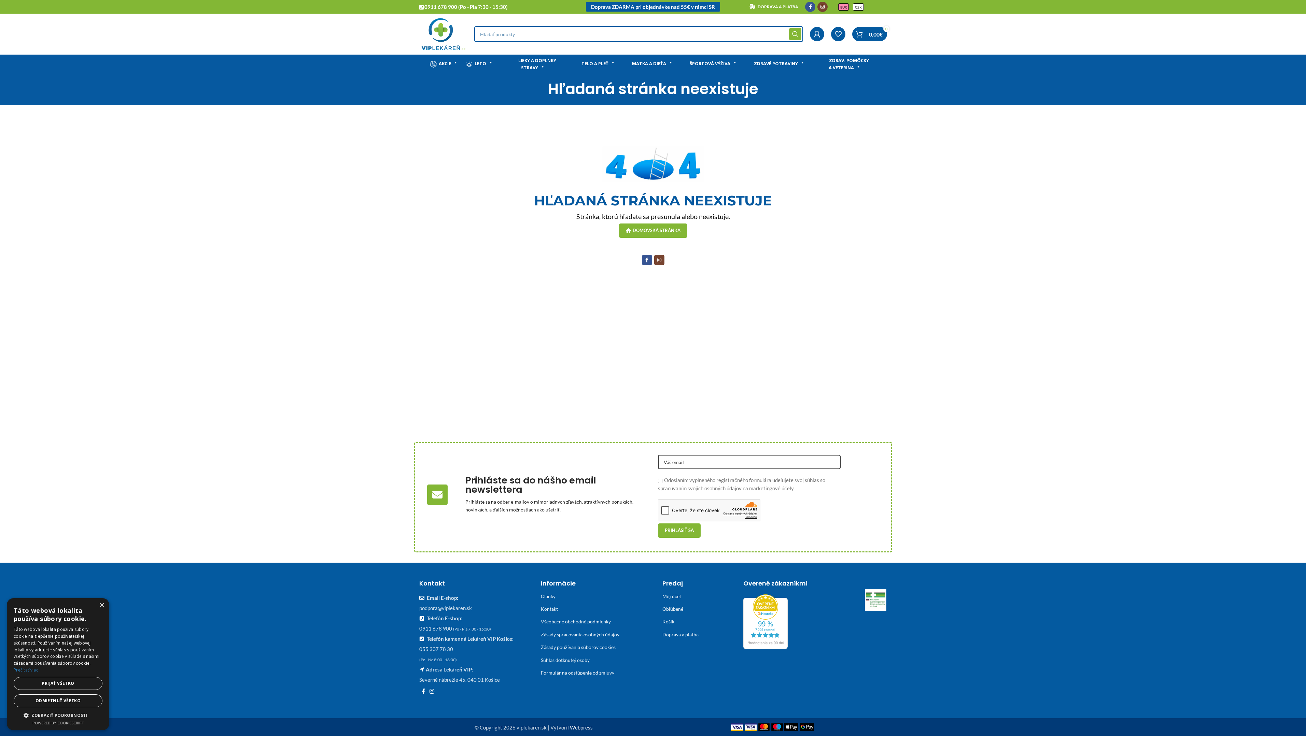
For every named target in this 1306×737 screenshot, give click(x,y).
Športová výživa (710, 63)
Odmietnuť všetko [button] (58, 701)
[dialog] (58, 664)
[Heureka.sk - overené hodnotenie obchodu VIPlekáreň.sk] (765, 621)
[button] (58, 715)
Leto (480, 63)
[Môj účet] (817, 34)
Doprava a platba (680, 634)
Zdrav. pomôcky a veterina (849, 64)
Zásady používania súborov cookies (578, 647)
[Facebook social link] (810, 7)
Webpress (581, 727)
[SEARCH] (795, 34)
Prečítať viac (26, 670)
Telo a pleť (594, 63)
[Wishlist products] (838, 34)
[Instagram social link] (822, 7)
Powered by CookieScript (58, 722)
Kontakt (549, 609)
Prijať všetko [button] (58, 683)
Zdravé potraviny (776, 63)
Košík (668, 621)
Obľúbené (672, 609)
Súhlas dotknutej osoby (565, 660)
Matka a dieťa (649, 63)
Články (548, 596)
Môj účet (671, 596)
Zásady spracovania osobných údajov (580, 634)
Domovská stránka (656, 230)
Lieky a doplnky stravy (537, 64)
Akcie (445, 63)
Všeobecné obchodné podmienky (576, 621)
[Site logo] (443, 33)
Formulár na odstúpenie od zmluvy (577, 673)
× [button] (101, 605)
